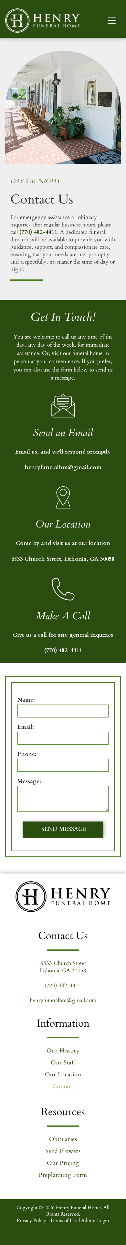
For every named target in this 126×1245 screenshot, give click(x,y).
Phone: (27, 754)
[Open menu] (112, 21)
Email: (25, 727)
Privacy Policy (31, 1220)
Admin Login (95, 1220)
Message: (29, 781)
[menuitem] (63, 1051)
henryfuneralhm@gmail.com (63, 467)
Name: (26, 700)
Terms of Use (64, 1220)
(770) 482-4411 (38, 232)
